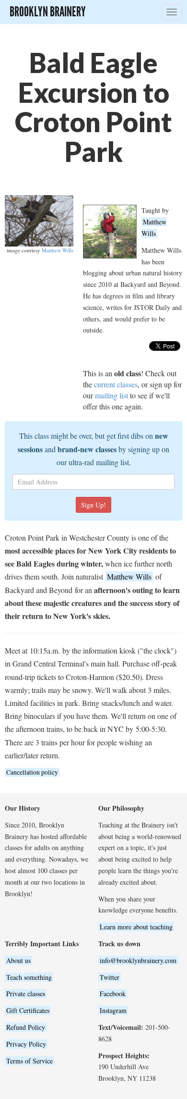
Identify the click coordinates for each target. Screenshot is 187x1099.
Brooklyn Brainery (48, 12)
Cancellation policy (32, 772)
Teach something (29, 977)
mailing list (111, 395)
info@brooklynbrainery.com (138, 960)
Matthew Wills (57, 250)
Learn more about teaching (136, 926)
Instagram (113, 1010)
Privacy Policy (26, 1044)
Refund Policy (25, 1027)
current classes (116, 384)
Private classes (25, 993)
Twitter (109, 977)
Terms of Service (29, 1060)
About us (18, 960)
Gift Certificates (27, 1010)
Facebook (113, 993)
